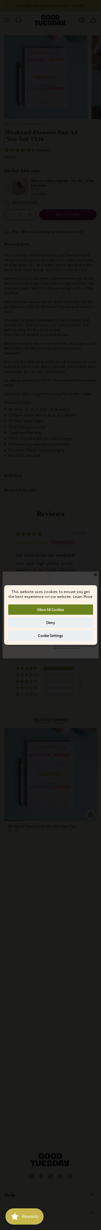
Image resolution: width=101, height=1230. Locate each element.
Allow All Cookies (50, 609)
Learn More (83, 596)
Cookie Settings (50, 635)
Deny (50, 622)
